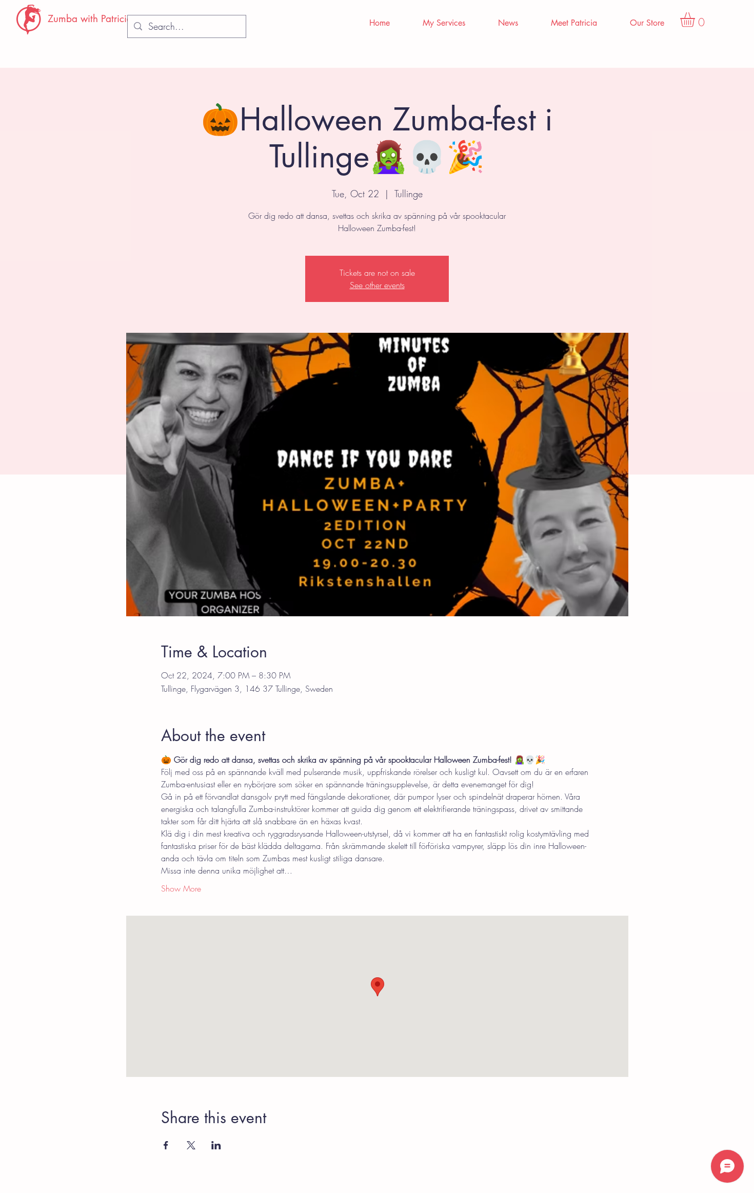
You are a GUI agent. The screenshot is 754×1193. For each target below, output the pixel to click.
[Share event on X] (191, 1145)
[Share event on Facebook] (166, 1145)
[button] (696, 19)
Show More (181, 888)
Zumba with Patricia (90, 18)
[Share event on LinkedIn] (216, 1145)
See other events (377, 285)
